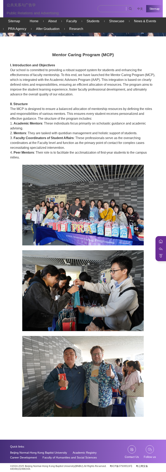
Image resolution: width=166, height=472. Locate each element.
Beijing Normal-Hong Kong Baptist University (38, 452)
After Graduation (48, 29)
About (52, 21)
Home (34, 21)
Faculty (71, 21)
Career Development (23, 457)
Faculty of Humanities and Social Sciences (70, 457)
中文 (140, 8)
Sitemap (154, 8)
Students (93, 21)
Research (76, 29)
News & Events (145, 21)
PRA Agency (17, 29)
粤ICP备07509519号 (121, 466)
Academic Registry (85, 452)
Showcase (116, 21)
